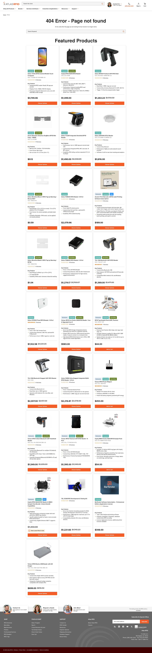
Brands (20, 9)
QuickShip (38, 71)
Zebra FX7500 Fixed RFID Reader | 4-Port (40, 320)
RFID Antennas (8, 623)
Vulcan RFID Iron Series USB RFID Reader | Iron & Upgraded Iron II (76, 321)
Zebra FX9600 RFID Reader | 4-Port (72, 260)
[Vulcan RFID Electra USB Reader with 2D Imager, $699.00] (42, 550)
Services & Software (32, 9)
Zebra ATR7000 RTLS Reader (104, 136)
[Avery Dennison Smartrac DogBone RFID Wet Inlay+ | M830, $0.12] (42, 118)
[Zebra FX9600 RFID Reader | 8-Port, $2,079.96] (76, 180)
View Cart (34, 634)
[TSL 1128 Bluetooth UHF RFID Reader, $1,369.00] (109, 243)
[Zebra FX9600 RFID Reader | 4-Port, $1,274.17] (76, 243)
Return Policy (63, 636)
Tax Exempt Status (37, 629)
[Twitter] (131, 626)
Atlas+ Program (36, 623)
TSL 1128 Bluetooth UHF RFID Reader (106, 260)
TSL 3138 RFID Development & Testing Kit (74, 499)
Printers (6, 629)
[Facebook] (123, 626)
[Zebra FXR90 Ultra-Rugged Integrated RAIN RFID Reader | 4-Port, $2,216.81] (76, 364)
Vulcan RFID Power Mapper (103, 382)
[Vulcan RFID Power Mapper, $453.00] (109, 365)
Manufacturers (8, 627)
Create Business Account (38, 627)
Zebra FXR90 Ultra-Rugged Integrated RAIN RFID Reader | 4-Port (75, 379)
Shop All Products (8, 9)
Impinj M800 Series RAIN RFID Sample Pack (108, 439)
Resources (65, 9)
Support (74, 9)
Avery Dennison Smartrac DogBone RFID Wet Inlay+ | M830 (42, 136)
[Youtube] (127, 626)
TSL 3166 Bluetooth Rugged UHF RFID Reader (42, 378)
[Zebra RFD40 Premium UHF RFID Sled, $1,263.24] (109, 56)
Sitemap (16, 650)
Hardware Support (65, 634)
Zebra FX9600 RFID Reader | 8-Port (72, 197)
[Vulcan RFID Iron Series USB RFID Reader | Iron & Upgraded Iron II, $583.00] (76, 303)
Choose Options (42, 103)
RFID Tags (7, 636)
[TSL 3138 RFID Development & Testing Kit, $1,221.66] (76, 485)
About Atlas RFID (92, 623)
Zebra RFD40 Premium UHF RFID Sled (107, 74)
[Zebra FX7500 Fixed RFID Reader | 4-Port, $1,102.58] (42, 303)
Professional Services (10, 632)
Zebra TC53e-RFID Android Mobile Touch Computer (40, 75)
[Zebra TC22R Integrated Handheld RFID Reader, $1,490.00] (76, 118)
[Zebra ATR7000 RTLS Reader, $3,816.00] (109, 118)
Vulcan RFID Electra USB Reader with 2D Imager (40, 565)
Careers (90, 625)
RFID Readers (7, 634)
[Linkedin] (119, 626)
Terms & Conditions (44, 650)
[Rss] (115, 626)
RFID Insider (63, 625)
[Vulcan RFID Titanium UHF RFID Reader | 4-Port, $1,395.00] (76, 421)
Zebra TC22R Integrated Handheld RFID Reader (73, 136)
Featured (30, 71)
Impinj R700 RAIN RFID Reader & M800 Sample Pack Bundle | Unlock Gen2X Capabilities (40, 504)
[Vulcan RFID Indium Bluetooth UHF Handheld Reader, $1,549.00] (42, 422)
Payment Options (64, 629)
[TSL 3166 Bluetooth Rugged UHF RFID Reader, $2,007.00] (42, 365)
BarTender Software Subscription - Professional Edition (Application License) (109, 503)
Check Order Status (37, 632)
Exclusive (98, 194)
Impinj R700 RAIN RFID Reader (71, 74)
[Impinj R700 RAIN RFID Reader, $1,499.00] (76, 56)
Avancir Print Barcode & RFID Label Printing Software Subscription (108, 198)
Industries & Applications (50, 9)
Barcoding (6, 625)
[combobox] (59, 3)
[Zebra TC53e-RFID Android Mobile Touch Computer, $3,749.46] (42, 56)
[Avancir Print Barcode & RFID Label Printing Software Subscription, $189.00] (109, 180)
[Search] (102, 3)
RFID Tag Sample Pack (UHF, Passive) (106, 320)
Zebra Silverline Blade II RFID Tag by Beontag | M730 (42, 261)
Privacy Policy (22, 650)
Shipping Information (65, 632)
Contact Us (63, 623)
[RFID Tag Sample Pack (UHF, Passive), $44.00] (109, 303)
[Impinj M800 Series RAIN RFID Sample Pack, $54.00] (109, 422)
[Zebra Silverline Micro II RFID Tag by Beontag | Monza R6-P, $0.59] (42, 180)
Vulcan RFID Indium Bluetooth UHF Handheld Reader (42, 440)
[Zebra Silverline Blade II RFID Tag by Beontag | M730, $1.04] (42, 243)
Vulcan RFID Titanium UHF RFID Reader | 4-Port (74, 440)
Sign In (33, 625)
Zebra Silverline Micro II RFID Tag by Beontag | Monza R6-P (42, 198)
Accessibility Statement (32, 650)
